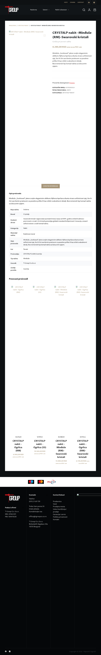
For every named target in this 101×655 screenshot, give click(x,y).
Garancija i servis (59, 514)
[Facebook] (89, 2)
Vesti (66, 2)
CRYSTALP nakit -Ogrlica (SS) (39, 444)
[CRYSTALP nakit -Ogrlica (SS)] (40, 359)
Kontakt (81, 2)
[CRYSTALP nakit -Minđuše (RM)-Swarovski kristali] (61, 359)
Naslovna (33, 10)
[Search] (84, 10)
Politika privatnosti (60, 517)
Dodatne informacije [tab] (50, 186)
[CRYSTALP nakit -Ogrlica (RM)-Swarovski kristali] (83, 359)
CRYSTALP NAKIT (68, 93)
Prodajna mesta (59, 507)
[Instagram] (94, 2)
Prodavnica (57, 501)
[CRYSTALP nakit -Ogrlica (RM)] (18, 359)
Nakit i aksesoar (61, 10)
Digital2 (93, 652)
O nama (72, 2)
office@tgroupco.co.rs (38, 516)
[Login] (89, 10)
